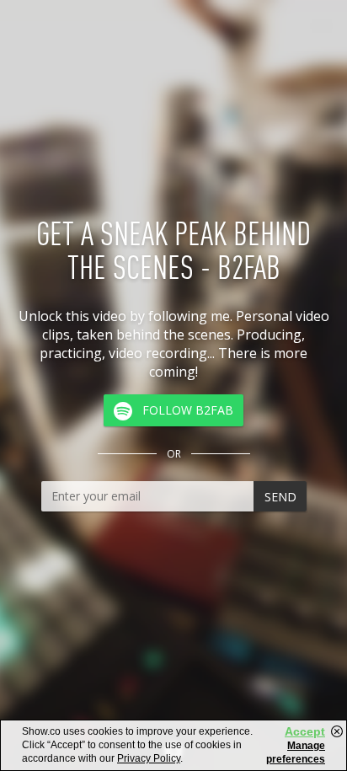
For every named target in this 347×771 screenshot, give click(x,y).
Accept (305, 731)
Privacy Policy (148, 758)
